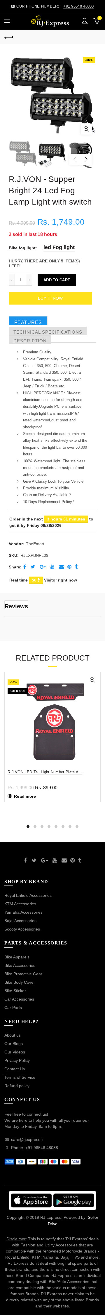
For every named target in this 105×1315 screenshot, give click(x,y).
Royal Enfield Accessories (28, 895)
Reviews (16, 606)
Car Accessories (19, 999)
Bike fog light (22, 248)
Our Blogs (13, 1043)
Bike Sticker (15, 990)
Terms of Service (19, 1077)
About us (12, 1035)
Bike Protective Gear (23, 974)
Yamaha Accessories (23, 912)
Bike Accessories (19, 965)
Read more (25, 796)
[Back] (8, 37)
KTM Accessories (20, 903)
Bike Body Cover (19, 982)
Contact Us (14, 1069)
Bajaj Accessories (20, 920)
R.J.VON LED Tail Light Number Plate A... (45, 772)
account (84, 21)
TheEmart (35, 543)
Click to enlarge (86, 129)
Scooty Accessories (22, 929)
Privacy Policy (17, 1060)
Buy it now (50, 298)
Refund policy (16, 1085)
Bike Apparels (16, 957)
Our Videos (14, 1052)
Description (30, 340)
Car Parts (13, 1007)
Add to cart (56, 280)
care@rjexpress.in (28, 1139)
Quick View (92, 680)
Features (28, 322)
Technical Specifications (47, 332)
